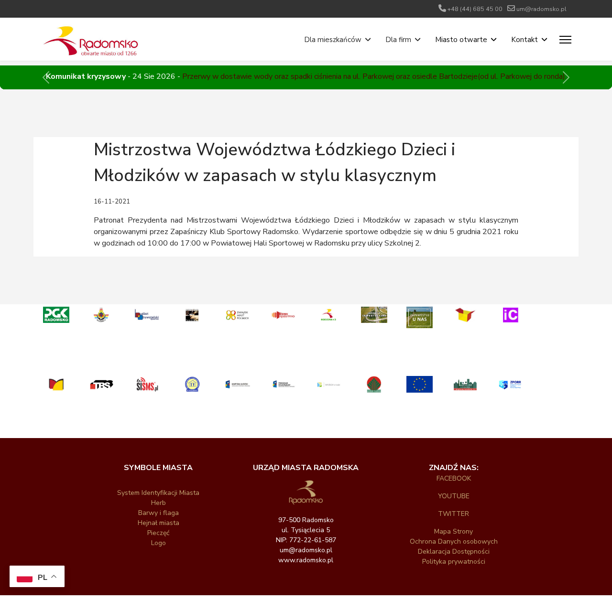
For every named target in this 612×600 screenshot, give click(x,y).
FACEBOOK (454, 478)
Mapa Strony (453, 531)
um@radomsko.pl (541, 9)
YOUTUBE (454, 496)
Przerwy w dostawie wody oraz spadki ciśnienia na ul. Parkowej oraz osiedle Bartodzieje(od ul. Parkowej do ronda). (374, 76)
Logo (158, 542)
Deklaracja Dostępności (454, 551)
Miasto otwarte (461, 39)
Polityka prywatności (453, 561)
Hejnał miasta (158, 522)
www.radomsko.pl (305, 560)
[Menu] (565, 39)
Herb (158, 502)
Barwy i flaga (158, 512)
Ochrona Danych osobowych (454, 541)
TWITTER (453, 513)
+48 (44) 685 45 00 (475, 9)
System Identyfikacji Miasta (158, 492)
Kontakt (524, 39)
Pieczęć (158, 532)
